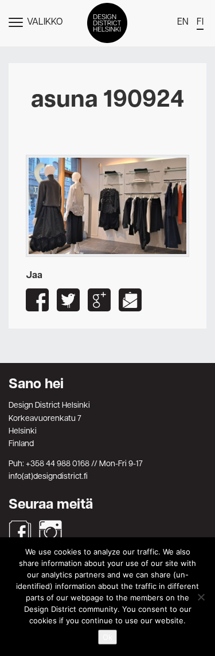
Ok (107, 637)
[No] (200, 597)
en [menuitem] (183, 22)
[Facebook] (20, 531)
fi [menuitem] (200, 22)
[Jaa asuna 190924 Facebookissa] (37, 299)
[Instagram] (50, 531)
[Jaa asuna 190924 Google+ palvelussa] (99, 299)
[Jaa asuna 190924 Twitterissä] (68, 299)
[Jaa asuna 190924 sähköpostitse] (130, 299)
